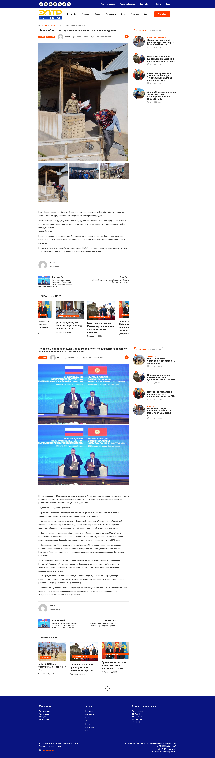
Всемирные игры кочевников (48, 657)
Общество (109, 657)
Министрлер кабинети (114, 316)
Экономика (111, 14)
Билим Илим (145, 4)
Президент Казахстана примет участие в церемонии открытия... (82, 665)
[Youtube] (46, 4)
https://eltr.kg (55, 266)
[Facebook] (55, 4)
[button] (162, 14)
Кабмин (43, 357)
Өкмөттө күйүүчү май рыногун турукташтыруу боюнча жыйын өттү (160, 42)
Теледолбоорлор (127, 4)
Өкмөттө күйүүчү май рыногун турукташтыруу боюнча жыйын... (115, 325)
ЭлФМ (158, 4)
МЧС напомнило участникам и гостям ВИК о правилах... (161, 360)
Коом (123, 14)
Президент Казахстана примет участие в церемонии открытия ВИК (161, 394)
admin (67, 37)
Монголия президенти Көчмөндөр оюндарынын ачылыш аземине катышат (161, 58)
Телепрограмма (108, 4)
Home (44, 25)
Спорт (146, 14)
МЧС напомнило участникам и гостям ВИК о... (115, 667)
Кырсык (50, 37)
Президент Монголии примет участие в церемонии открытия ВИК (161, 377)
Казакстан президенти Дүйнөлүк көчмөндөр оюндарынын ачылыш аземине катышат (159, 76)
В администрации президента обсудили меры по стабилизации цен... (159, 411)
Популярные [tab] (155, 31)
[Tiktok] (64, 4)
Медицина (134, 14)
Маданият (85, 14)
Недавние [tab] (141, 31)
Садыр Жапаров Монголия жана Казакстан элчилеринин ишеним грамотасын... (161, 95)
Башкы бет (72, 14)
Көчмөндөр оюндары (51, 317)
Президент (151, 90)
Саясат (98, 14)
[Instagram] (41, 4)
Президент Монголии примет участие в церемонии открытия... (50, 667)
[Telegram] (60, 4)
